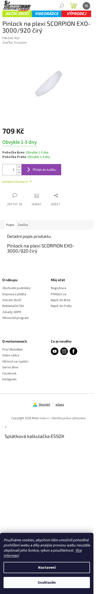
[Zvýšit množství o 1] (19, 167)
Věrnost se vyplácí (15, 361)
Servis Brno (10, 367)
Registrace (58, 288)
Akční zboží (17, 14)
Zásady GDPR (11, 312)
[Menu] (86, 6)
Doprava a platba (14, 294)
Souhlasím (47, 582)
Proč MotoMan (12, 349)
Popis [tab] (10, 225)
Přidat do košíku (44, 170)
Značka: (14, 42)
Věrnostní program (15, 318)
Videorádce (46, 14)
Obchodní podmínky (16, 288)
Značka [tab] (23, 225)
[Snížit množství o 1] (19, 172)
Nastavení (47, 567)
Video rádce (10, 355)
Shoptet (44, 404)
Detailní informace (15, 181)
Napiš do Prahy (61, 306)
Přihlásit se (58, 294)
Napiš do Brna (60, 300)
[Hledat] (61, 6)
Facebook (9, 373)
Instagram (9, 379)
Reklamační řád (13, 306)
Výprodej (76, 14)
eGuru (60, 404)
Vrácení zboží (11, 300)
